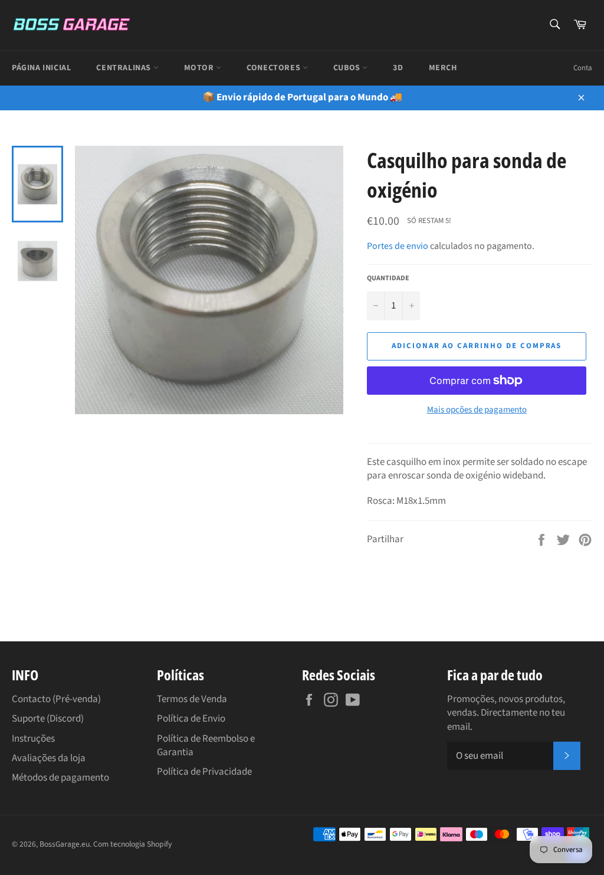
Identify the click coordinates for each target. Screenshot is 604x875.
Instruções (33, 739)
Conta (582, 68)
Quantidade (388, 278)
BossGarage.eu (65, 844)
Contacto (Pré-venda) (56, 699)
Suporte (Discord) (48, 719)
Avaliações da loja (49, 758)
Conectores (275, 68)
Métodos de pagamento (60, 778)
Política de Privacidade (204, 772)
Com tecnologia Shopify (132, 844)
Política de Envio (191, 719)
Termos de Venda (192, 699)
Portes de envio (397, 246)
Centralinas (124, 68)
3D (398, 68)
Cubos (348, 68)
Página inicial (41, 68)
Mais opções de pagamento (477, 410)
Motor (200, 68)
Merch (443, 68)
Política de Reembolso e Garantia (206, 745)
